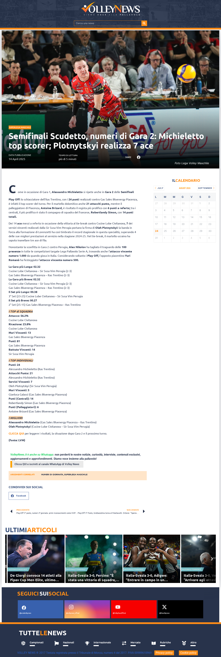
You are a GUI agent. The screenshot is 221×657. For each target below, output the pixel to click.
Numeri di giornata (52, 474)
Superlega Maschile (20, 127)
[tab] (34, 643)
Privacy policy (164, 652)
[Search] (144, 23)
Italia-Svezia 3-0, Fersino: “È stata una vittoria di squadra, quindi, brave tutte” (92, 580)
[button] (138, 157)
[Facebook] (24, 607)
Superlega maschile (75, 474)
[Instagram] (71, 607)
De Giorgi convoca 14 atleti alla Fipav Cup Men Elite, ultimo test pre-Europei (35, 580)
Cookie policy (188, 652)
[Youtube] (118, 607)
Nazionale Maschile (17, 569)
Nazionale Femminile (75, 569)
